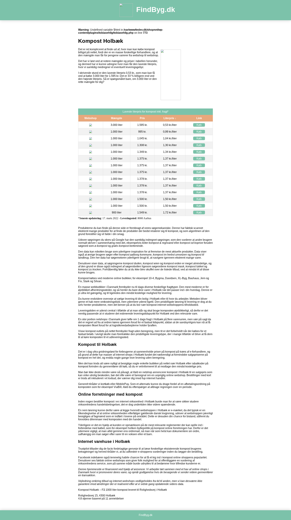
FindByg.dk (155, 9)
